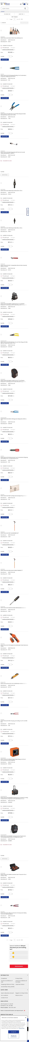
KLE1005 (2, 719)
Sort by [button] (21, 14)
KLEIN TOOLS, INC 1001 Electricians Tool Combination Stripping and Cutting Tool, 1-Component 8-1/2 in (14, 458)
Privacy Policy (19, 978)
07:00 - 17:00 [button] (24, 3)
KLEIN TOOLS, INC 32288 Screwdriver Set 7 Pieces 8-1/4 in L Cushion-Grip (14, 875)
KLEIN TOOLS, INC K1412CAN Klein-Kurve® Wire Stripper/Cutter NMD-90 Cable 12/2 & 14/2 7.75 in (14, 343)
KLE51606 (3, 569)
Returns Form (19, 995)
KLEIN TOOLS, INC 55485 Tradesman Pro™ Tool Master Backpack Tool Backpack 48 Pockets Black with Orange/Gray (14, 304)
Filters (7, 14)
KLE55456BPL (3, 834)
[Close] (25, 1017)
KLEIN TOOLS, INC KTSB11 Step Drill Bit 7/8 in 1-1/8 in (11, 228)
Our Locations (4, 995)
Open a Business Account (7, 993)
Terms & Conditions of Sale (6, 981)
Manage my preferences (13, 1036)
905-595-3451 (12, 1007)
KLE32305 (3, 606)
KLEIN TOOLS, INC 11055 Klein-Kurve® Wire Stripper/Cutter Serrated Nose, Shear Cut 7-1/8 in (13, 114)
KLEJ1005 (3, 911)
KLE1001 (2, 456)
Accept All (13, 1031)
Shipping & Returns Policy (7, 984)
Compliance (4, 978)
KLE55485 (3, 302)
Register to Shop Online (22, 993)
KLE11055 (2, 112)
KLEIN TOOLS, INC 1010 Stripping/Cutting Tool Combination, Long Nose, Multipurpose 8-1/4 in (13, 76)
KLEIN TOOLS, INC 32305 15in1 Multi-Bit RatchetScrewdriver (13, 607)
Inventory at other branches (8, 49)
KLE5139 (2, 494)
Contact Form (4, 997)
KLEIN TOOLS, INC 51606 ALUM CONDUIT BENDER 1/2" (12, 570)
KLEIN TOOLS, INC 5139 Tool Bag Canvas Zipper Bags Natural (14, 495)
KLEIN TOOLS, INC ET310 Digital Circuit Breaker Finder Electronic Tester (14, 646)
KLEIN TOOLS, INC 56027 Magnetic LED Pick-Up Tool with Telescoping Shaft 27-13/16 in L (13, 153)
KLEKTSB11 (3, 226)
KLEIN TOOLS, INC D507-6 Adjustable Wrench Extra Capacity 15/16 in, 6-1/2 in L (14, 266)
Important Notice (20, 984)
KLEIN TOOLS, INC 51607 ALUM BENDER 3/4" (10, 533)
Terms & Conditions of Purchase (21, 981)
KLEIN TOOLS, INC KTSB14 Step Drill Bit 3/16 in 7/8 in (11, 190)
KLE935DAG (3, 758)
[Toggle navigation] (2, 4)
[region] (13, 1028)
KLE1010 (2, 74)
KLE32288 (3, 873)
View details (5, 174)
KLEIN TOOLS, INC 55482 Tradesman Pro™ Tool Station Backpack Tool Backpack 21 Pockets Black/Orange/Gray (13, 381)
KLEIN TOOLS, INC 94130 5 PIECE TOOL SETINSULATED (12, 38)
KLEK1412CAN (3, 341)
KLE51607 (3, 532)
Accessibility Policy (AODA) (7, 986)
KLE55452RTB (4, 796)
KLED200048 (3, 417)
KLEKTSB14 (3, 189)
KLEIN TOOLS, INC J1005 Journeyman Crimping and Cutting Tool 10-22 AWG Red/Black (14, 913)
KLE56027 (3, 151)
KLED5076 (3, 264)
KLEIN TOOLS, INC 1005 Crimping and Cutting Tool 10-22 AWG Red (14, 721)
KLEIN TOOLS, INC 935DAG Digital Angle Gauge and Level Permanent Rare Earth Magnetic (13, 760)
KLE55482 (3, 379)
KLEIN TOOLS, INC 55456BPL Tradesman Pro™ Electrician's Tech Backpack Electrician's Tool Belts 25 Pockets (13, 837)
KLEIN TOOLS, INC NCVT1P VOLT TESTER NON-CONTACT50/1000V (14, 683)
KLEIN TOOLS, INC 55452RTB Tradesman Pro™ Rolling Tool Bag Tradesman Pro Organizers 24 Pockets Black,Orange (14, 798)
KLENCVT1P (3, 682)
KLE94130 (3, 36)
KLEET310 (3, 643)
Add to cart (5, 59)
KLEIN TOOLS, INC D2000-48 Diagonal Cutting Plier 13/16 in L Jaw (14, 419)
